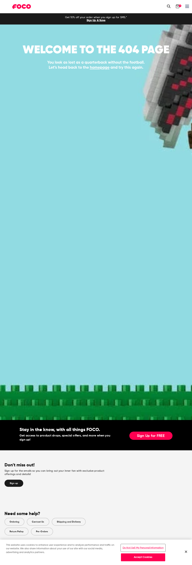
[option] (96, 19)
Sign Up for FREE (151, 436)
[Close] (186, 552)
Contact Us (38, 521)
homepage (100, 67)
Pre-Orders (42, 531)
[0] (177, 6)
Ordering (14, 521)
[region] (96, 552)
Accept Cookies (143, 557)
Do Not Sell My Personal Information (143, 548)
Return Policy (16, 531)
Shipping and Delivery (69, 521)
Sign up (14, 483)
